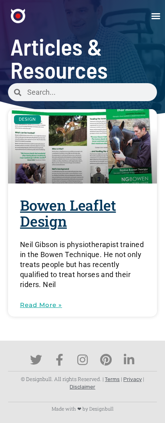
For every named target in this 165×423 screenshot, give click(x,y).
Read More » (41, 305)
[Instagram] (82, 360)
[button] (156, 16)
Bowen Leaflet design (68, 213)
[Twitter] (36, 360)
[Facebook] (59, 360)
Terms (112, 379)
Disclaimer (82, 387)
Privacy (132, 379)
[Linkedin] (129, 360)
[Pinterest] (106, 360)
